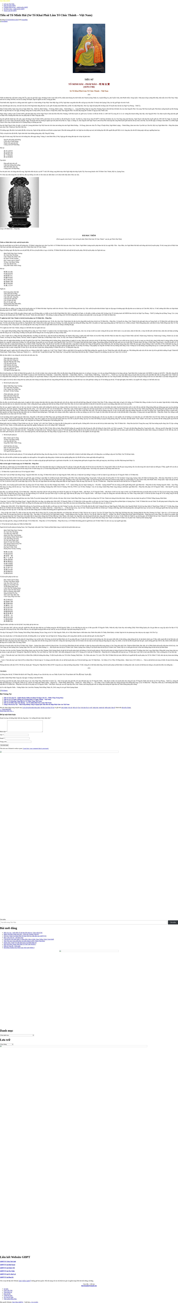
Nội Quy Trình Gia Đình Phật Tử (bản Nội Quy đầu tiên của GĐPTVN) (25, 936)
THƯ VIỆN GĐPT (25, 1281)
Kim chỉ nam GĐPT (10, 5)
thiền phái (108, 707)
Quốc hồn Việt (8, 1290)
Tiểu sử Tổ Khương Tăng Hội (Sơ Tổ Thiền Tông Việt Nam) (23, 701)
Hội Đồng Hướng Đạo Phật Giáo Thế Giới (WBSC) (19, 947)
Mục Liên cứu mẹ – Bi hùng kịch (13, 937)
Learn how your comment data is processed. (36, 748)
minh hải (101, 707)
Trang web (3, 741)
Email (2, 738)
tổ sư (79, 707)
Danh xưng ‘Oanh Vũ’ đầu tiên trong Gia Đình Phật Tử (20, 942)
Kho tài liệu (7, 1294)
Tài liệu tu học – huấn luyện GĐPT (14, 9)
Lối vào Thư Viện (9, 4)
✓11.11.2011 (34, 1302)
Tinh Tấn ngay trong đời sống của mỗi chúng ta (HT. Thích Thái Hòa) (24, 941)
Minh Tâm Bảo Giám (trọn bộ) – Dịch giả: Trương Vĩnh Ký (21, 934)
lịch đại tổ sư (85, 707)
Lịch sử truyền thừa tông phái (31, 707)
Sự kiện (6, 1289)
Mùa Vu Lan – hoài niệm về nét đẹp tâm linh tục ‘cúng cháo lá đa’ (23, 932)
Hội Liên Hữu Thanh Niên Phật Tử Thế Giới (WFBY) (20, 944)
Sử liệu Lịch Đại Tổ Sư (47, 707)
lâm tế (113, 707)
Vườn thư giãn (8, 1295)
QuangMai (24, 19)
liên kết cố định (126, 707)
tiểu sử (75, 707)
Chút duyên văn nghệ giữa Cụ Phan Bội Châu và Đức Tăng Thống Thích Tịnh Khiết (29, 939)
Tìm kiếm (3, 919)
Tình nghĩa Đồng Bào (10, 1299)
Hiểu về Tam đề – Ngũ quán (12, 946)
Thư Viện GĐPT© (17, 1302)
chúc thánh (64, 707)
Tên (1, 735)
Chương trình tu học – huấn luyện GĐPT (16, 7)
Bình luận (3, 731)
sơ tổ (90, 707)
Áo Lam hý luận (8, 1297)
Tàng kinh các (8, 1292)
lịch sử (70, 707)
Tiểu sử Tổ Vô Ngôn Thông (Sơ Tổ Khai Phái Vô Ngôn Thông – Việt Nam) (27, 699)
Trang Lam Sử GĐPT (10, 10)
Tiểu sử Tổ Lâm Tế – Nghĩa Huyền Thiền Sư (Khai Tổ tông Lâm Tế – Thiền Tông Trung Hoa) (33, 698)
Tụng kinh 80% (5, 709)
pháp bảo (95, 707)
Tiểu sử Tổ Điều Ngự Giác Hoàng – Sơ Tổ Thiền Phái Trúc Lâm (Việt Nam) (27, 703)
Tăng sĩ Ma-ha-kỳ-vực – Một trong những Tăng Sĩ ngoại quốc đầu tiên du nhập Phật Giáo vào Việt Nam (36, 704)
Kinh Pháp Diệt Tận (7, 711)
